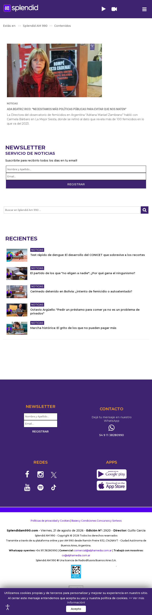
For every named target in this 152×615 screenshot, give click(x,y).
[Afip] (76, 571)
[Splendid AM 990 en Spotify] (40, 487)
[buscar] (144, 210)
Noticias (12, 103)
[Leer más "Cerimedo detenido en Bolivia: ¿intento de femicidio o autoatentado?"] (17, 291)
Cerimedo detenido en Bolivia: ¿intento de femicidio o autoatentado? (81, 291)
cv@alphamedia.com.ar (76, 555)
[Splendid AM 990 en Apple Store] (111, 486)
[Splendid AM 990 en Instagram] (40, 474)
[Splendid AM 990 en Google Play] (111, 474)
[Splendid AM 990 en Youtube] (27, 487)
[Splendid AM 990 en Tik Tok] (53, 487)
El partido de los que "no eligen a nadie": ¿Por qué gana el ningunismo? (82, 273)
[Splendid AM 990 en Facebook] (27, 474)
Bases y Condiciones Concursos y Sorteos (96, 520)
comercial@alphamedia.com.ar (93, 550)
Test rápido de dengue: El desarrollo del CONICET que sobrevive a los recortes (87, 255)
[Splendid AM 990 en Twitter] (53, 474)
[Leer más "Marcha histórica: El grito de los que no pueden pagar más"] (17, 328)
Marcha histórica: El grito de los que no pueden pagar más (73, 328)
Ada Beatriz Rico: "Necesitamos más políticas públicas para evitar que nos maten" (66, 109)
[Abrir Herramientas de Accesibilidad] (7, 607)
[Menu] (144, 9)
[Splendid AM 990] (21, 8)
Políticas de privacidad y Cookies (50, 520)
